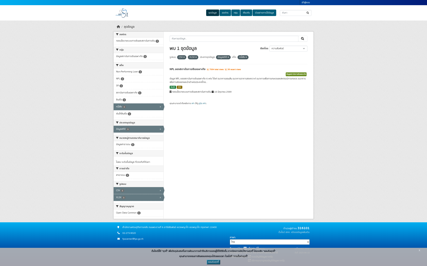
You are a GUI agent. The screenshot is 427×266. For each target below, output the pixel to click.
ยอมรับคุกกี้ (213, 262)
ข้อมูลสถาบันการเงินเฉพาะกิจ (296, 74)
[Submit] (308, 13)
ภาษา (232, 237)
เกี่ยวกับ (246, 13)
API (192, 103)
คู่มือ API (202, 103)
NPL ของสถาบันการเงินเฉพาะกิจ (188, 69)
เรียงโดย (264, 48)
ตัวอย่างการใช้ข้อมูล (264, 13)
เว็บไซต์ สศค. (284, 232)
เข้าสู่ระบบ (306, 2)
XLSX (173, 87)
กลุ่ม (236, 13)
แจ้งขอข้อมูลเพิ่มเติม (300, 232)
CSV (179, 87)
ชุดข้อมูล (212, 13)
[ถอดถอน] (184, 57)
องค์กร (225, 13)
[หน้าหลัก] (118, 27)
